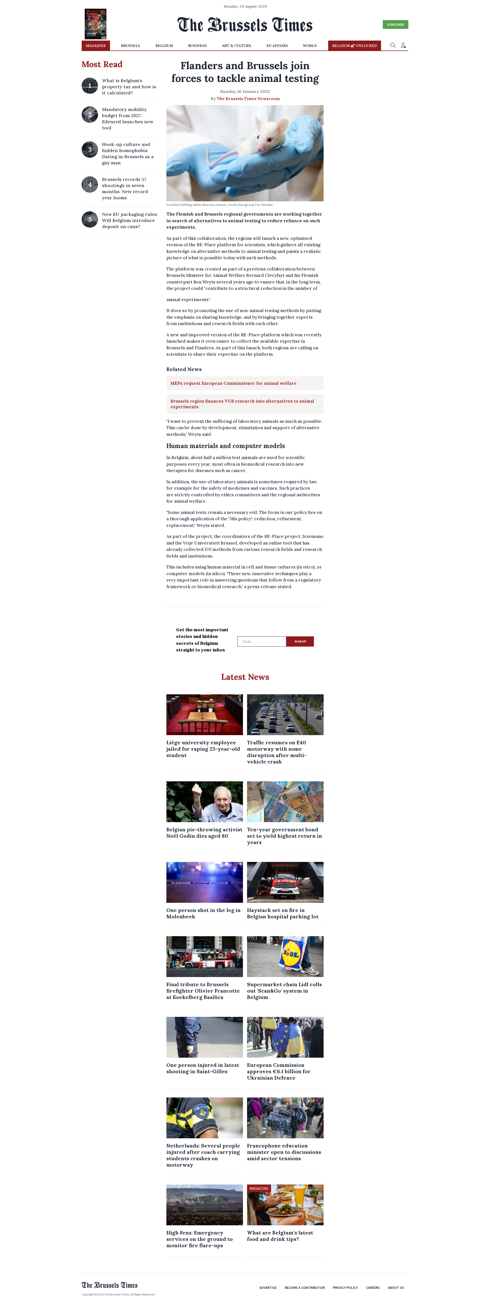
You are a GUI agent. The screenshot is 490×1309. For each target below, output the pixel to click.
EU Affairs (277, 45)
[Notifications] (403, 46)
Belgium (164, 45)
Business (197, 45)
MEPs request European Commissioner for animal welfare (233, 383)
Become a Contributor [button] (305, 1287)
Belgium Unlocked (354, 45)
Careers (373, 1287)
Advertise (268, 1287)
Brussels (130, 45)
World (310, 45)
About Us (396, 1287)
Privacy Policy (345, 1287)
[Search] (393, 46)
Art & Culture (236, 45)
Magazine (96, 45)
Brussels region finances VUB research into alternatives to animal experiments (242, 404)
